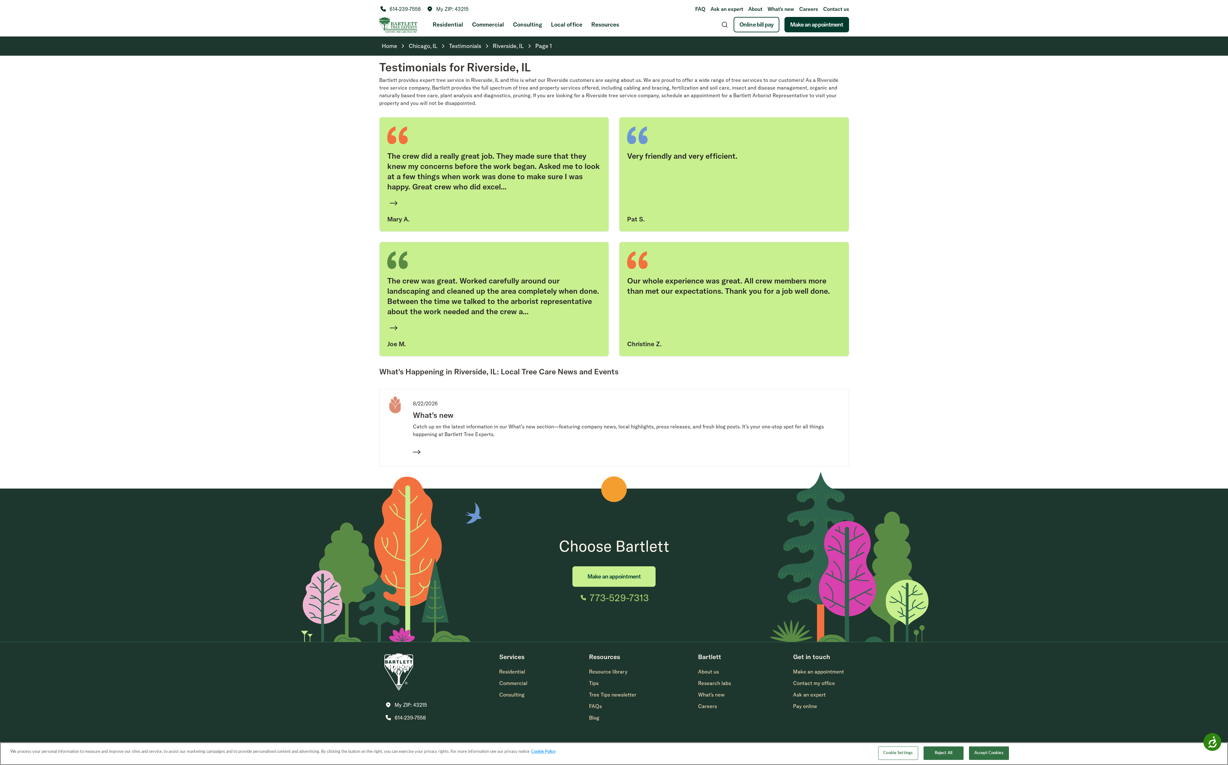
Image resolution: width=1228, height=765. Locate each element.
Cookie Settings (898, 753)
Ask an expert (727, 9)
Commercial (488, 24)
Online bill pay (756, 24)
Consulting (527, 24)
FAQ (700, 9)
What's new (780, 9)
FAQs (595, 706)
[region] (614, 753)
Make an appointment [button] (818, 671)
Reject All (943, 753)
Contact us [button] (836, 9)
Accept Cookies (989, 753)
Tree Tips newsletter (612, 694)
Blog (594, 717)
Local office (566, 24)
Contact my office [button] (814, 683)
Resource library (608, 671)
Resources (605, 24)
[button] (448, 9)
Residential (448, 24)
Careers (808, 9)
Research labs (714, 683)
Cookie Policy (543, 752)
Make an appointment (816, 24)
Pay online (805, 706)
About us (708, 671)
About (755, 9)
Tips (594, 683)
